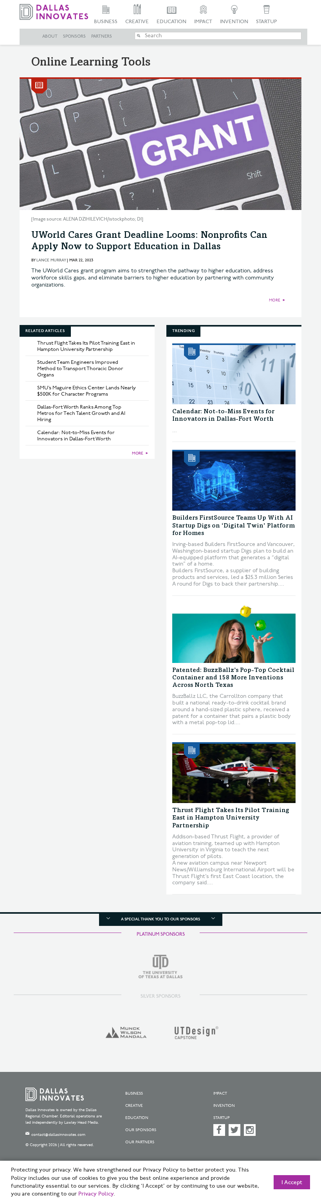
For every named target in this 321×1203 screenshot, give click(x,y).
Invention (234, 21)
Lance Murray (51, 260)
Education (171, 21)
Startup (266, 21)
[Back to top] (295, 1160)
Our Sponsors (140, 1130)
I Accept (291, 1182)
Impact (203, 21)
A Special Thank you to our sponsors (160, 919)
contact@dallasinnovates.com (58, 1134)
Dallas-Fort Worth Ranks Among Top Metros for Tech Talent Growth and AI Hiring (81, 413)
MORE (274, 300)
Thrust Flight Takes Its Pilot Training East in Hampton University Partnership (86, 346)
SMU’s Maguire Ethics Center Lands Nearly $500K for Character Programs (86, 391)
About (50, 36)
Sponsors (74, 36)
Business (105, 21)
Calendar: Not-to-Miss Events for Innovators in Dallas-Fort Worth (76, 435)
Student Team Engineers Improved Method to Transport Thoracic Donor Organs (80, 368)
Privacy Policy (96, 1194)
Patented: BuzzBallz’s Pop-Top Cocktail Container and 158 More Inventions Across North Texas (233, 677)
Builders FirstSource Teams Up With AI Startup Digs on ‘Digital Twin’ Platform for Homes (233, 525)
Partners (101, 36)
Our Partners (139, 1142)
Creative (137, 21)
